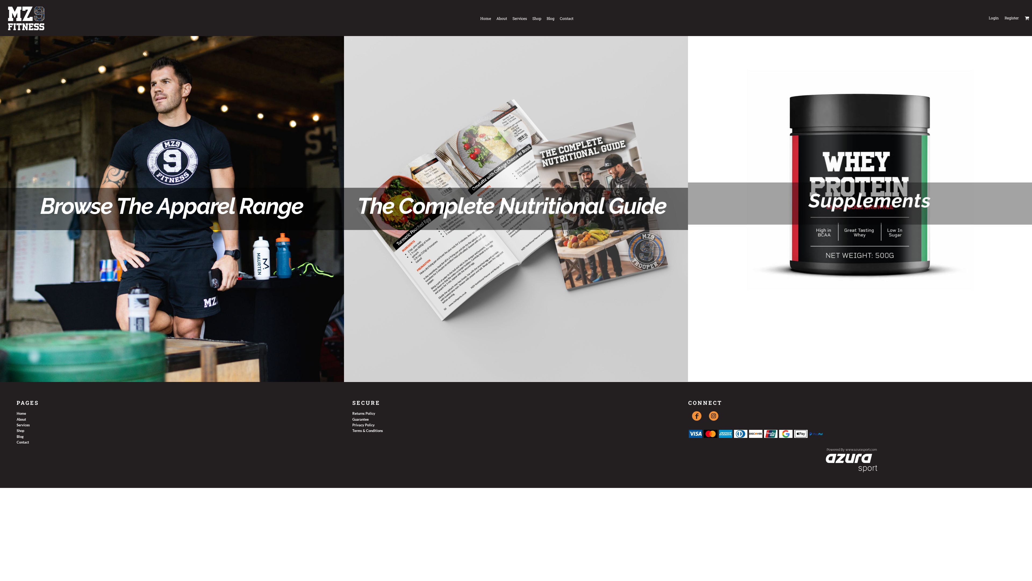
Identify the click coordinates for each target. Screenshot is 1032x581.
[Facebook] (696, 416)
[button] (1027, 18)
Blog (20, 436)
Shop (20, 430)
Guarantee (360, 419)
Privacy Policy (363, 425)
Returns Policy (363, 413)
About (21, 419)
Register (1012, 17)
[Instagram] (713, 416)
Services (23, 425)
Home (21, 413)
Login (994, 17)
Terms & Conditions (367, 430)
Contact (23, 442)
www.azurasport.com (861, 450)
